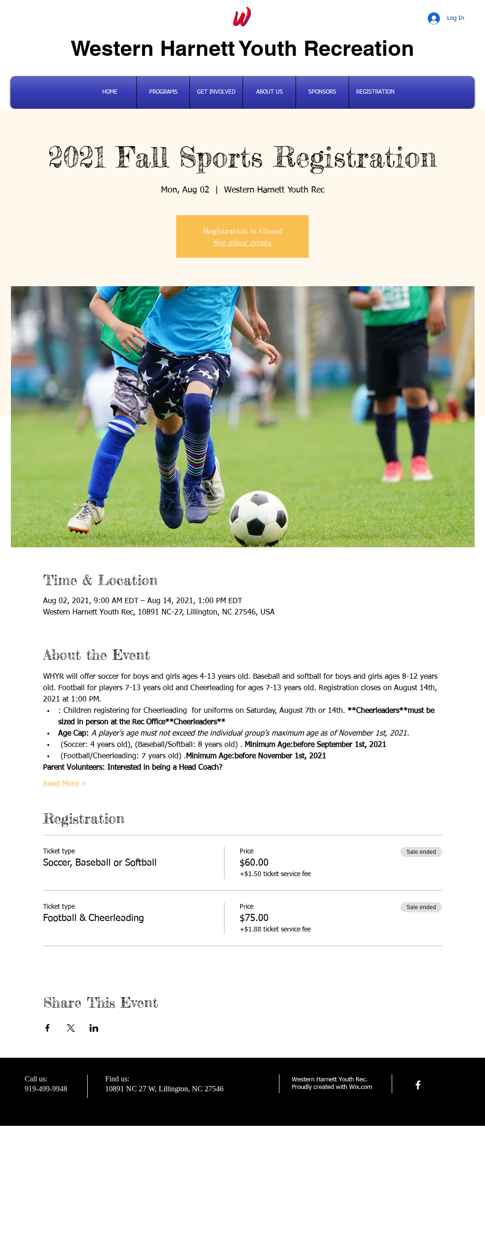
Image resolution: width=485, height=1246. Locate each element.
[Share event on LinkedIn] (94, 1028)
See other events (242, 242)
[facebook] (418, 1085)
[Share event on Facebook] (47, 1028)
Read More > (65, 784)
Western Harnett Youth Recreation (242, 48)
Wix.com (360, 1087)
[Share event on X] (70, 1028)
